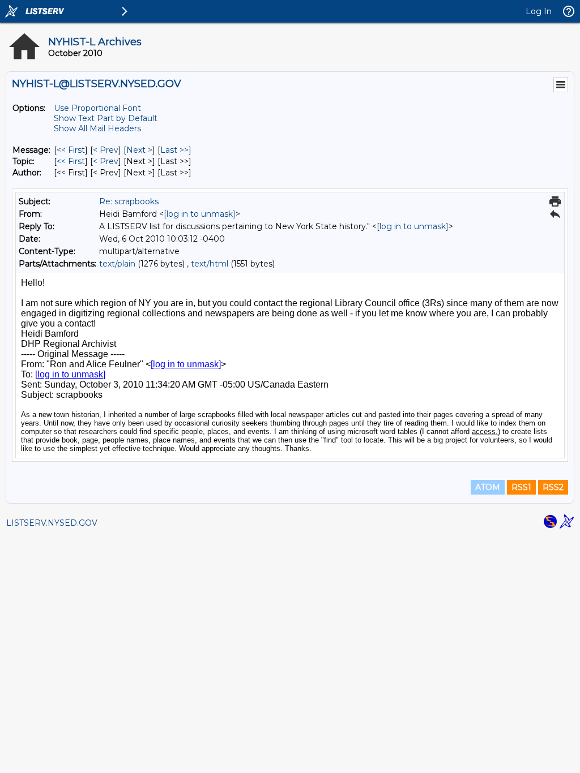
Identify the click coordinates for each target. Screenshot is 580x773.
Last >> (174, 150)
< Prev (105, 150)
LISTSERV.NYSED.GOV (51, 523)
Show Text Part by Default (105, 118)
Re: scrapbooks (129, 201)
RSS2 (553, 487)
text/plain (117, 264)
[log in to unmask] (200, 214)
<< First (71, 150)
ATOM (487, 487)
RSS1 (521, 487)
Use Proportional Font (97, 108)
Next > (139, 150)
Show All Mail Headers (97, 128)
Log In (539, 11)
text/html (209, 264)
